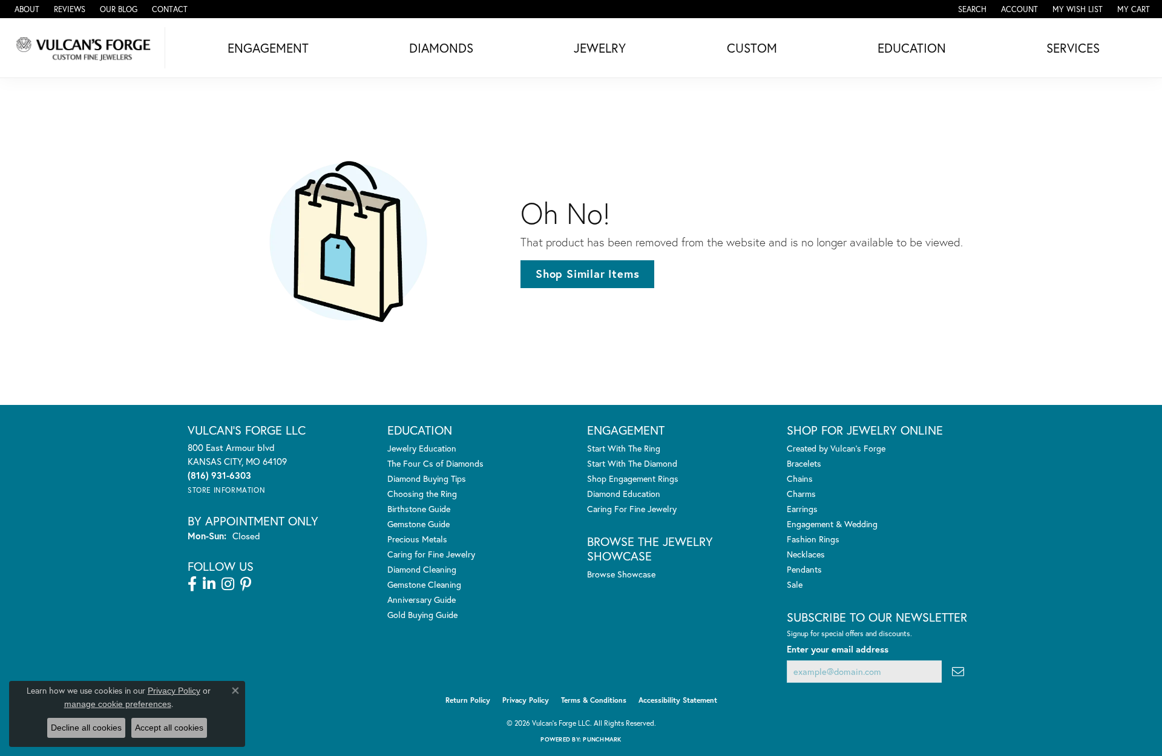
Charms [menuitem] (801, 493)
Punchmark (602, 739)
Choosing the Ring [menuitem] (422, 493)
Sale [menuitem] (795, 584)
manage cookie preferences (117, 704)
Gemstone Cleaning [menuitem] (424, 584)
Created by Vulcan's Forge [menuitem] (836, 448)
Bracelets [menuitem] (804, 463)
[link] (25, 9)
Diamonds (441, 47)
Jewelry (600, 47)
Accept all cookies (169, 727)
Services (1073, 47)
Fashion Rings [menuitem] (813, 539)
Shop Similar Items (587, 273)
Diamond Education (623, 493)
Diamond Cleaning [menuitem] (421, 569)
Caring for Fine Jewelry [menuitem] (431, 554)
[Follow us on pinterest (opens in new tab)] (245, 584)
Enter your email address (837, 649)
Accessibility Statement (677, 700)
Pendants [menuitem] (804, 569)
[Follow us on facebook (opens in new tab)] (192, 584)
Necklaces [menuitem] (806, 554)
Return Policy (467, 700)
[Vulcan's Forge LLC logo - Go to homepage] (85, 47)
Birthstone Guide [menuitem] (418, 508)
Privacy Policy (525, 700)
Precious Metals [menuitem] (417, 539)
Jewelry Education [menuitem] (421, 448)
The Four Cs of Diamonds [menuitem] (435, 463)
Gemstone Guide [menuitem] (418, 524)
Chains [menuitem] (800, 478)
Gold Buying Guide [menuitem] (422, 614)
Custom (752, 47)
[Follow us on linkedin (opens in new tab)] (209, 584)
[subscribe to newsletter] (958, 671)
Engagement (268, 47)
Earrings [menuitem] (802, 508)
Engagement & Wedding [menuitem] (832, 524)
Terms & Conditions (593, 700)
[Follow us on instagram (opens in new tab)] (228, 584)
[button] (971, 9)
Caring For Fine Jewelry (632, 508)
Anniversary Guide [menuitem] (421, 599)
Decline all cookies (86, 727)
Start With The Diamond (632, 463)
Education (912, 47)
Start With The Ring (623, 448)
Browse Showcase (621, 574)
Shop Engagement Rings (632, 478)
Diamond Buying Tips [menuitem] (426, 478)
